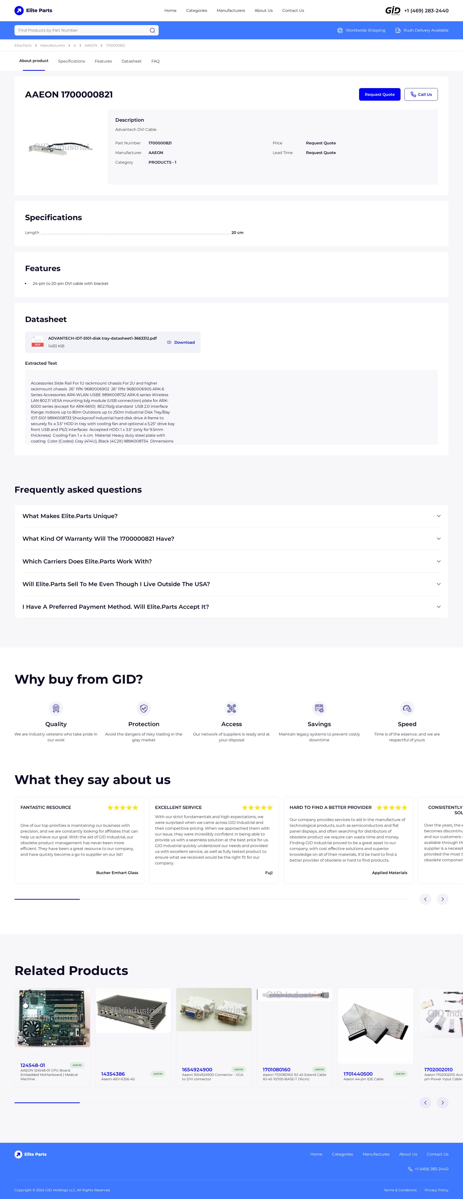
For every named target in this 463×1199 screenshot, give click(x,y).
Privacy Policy (437, 1190)
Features (103, 61)
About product (33, 60)
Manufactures (376, 1154)
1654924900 (197, 1070)
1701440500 (358, 1074)
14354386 (113, 1074)
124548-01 (32, 1065)
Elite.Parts (23, 45)
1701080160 (276, 1070)
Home (170, 10)
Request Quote (380, 94)
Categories (196, 10)
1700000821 (115, 45)
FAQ (155, 61)
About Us (264, 10)
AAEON (91, 45)
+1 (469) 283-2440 (426, 11)
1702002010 (438, 1070)
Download (184, 342)
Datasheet (132, 61)
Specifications (71, 61)
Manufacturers (231, 10)
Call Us (425, 94)
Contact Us (293, 10)
